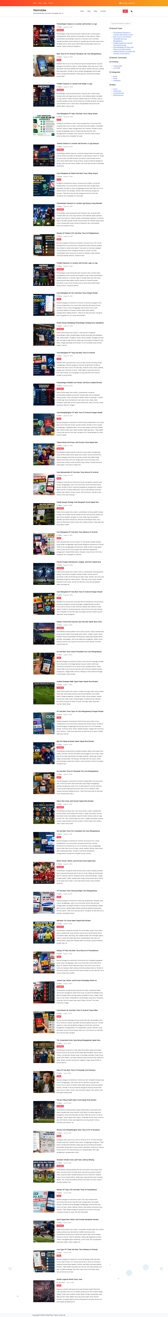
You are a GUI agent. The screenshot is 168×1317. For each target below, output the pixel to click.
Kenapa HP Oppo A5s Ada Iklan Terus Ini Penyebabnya (77, 1190)
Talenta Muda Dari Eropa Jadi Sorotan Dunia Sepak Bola (77, 442)
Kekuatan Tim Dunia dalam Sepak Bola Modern (74, 920)
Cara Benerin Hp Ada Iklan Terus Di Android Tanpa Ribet (77, 1010)
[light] (132, 11)
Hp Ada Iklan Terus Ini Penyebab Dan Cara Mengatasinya (77, 771)
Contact (50, 3)
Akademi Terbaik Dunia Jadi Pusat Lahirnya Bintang (75, 1160)
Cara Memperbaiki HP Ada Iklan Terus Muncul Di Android (77, 472)
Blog (40, 3)
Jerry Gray (62, 1282)
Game (59, 1285)
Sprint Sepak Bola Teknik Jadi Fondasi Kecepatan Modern (78, 1219)
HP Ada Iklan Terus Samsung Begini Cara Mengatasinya (77, 891)
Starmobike (39, 10)
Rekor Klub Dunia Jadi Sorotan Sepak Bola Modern (75, 801)
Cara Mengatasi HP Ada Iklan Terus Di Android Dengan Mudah (79, 592)
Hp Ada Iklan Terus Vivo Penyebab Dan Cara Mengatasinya (78, 831)
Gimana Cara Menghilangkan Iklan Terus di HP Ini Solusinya (78, 1130)
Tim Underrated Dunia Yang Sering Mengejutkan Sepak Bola (78, 1040)
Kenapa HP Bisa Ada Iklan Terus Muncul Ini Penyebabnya (77, 950)
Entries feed (117, 91)
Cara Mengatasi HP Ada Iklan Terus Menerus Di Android (77, 532)
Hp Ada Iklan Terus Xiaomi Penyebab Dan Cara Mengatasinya (79, 652)
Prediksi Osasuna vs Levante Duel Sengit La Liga (74, 84)
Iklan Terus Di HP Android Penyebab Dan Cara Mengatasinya (79, 54)
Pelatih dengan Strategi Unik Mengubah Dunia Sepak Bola (78, 502)
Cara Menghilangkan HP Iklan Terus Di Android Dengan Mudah (79, 412)
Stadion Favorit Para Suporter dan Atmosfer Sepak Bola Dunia (79, 622)
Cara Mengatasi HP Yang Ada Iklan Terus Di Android (76, 353)
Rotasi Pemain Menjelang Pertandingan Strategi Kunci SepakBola (80, 323)
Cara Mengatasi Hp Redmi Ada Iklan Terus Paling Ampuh (77, 173)
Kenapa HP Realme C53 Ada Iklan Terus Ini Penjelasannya (78, 233)
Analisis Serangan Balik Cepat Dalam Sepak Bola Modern (77, 681)
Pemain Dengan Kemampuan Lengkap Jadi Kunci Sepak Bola (79, 562)
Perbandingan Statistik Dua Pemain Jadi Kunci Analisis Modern (79, 382)
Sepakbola (60, 30)
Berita (58, 60)
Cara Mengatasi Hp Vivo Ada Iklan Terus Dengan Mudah (77, 293)
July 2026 (116, 68)
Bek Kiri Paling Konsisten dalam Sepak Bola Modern (75, 741)
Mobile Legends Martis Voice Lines (69, 1279)
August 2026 (117, 66)
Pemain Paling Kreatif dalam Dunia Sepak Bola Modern (76, 1100)
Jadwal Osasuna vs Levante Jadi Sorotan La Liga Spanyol (78, 143)
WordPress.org (118, 95)
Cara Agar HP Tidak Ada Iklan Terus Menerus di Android (77, 1249)
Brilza (60, 27)
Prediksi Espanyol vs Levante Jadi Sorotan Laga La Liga (77, 263)
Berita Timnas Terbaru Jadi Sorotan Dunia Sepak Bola (76, 861)
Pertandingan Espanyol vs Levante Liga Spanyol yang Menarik (79, 203)
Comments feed (118, 93)
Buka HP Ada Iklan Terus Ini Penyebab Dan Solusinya (76, 1070)
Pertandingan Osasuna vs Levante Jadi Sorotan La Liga (77, 24)
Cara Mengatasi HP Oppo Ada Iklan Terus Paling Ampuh (77, 113)
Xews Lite (62, 1315)
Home (35, 3)
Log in (115, 89)
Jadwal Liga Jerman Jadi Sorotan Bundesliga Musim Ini (77, 980)
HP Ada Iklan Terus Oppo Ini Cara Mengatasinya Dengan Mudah (80, 711)
